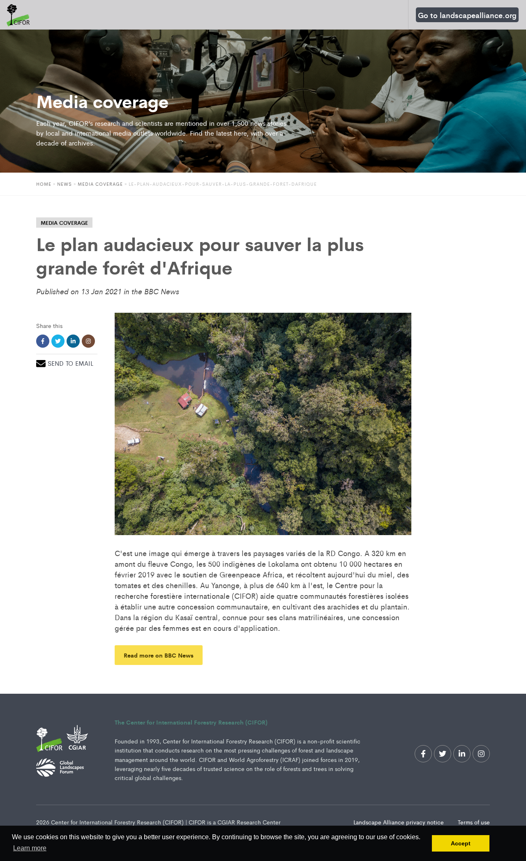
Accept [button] (461, 843)
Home (43, 183)
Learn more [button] (29, 848)
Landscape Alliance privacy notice (399, 822)
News (64, 183)
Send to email (70, 363)
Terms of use (474, 822)
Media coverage (100, 183)
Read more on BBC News (159, 655)
